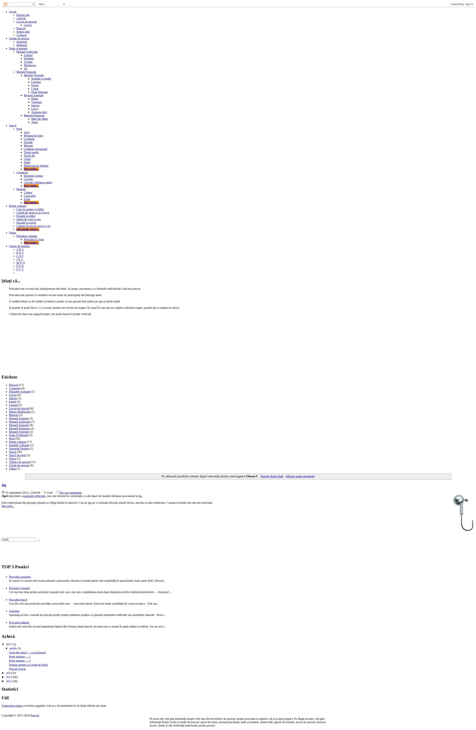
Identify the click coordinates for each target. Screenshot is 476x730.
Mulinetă (21, 45)
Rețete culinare (17, 205)
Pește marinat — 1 (19, 656)
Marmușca (30, 65)
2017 (9, 644)
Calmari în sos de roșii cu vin (33, 226)
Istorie (12, 401)
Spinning (21, 41)
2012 (9, 681)
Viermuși (36, 102)
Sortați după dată (271, 476)
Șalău (27, 162)
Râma (34, 98)
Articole (21, 18)
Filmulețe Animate (19, 391)
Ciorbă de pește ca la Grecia (32, 212)
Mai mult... (7, 506)
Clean (27, 159)
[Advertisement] (238, 345)
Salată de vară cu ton (28, 219)
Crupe (34, 88)
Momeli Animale (34, 95)
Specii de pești (17, 455)
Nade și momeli (18, 48)
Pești (19, 128)
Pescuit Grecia (17, 668)
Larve (34, 108)
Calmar (28, 192)
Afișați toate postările (300, 476)
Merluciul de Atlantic (36, 165)
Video (12, 232)
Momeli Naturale (26, 72)
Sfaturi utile (23, 31)
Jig (25, 68)
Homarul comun (33, 175)
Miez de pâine (39, 118)
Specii (12, 125)
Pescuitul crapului (19, 588)
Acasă (12, 11)
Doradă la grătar (25, 216)
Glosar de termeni (19, 246)
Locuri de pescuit (26, 21)
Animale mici (39, 112)
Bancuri (21, 28)
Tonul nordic (31, 152)
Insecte (35, 105)
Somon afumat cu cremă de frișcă (28, 664)
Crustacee (22, 172)
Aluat (34, 122)
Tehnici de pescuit (19, 462)
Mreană (28, 145)
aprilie (13, 648)
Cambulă (29, 138)
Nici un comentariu (70, 492)
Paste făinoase (39, 92)
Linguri (28, 55)
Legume (36, 82)
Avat (26, 132)
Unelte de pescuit (19, 38)
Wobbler (29, 58)
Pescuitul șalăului (19, 622)
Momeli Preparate (34, 115)
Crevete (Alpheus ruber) (38, 182)
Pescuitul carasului (20, 576)
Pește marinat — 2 (19, 660)
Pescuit (35, 715)
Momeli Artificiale (27, 51)
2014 (9, 673)
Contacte (21, 35)
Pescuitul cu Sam (34, 239)
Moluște (21, 189)
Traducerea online (11, 705)
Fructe (35, 85)
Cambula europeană (35, 149)
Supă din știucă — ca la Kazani (27, 652)
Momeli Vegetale (34, 75)
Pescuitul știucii (18, 599)
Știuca (12, 458)
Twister (28, 61)
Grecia (28, 25)
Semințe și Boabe (19, 445)
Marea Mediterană (19, 411)
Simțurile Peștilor (19, 448)
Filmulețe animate (26, 236)
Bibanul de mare (33, 135)
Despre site (22, 15)
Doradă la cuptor (26, 222)
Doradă (28, 142)
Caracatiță (30, 195)
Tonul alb (29, 155)
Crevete (28, 179)
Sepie (27, 199)
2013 (9, 677)
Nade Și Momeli (18, 435)
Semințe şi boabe (41, 78)
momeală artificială (34, 496)
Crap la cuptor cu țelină (30, 209)
